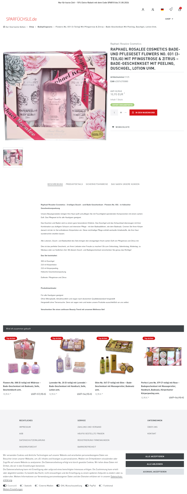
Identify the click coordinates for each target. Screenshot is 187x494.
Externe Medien (46, 485)
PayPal (93, 485)
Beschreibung (55, 184)
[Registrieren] (153, 9)
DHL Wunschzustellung (71, 485)
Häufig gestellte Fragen (91, 433)
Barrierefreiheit (87, 447)
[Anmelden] (143, 9)
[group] (24, 356)
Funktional (108, 485)
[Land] (162, 9)
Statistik (28, 485)
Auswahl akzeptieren (155, 471)
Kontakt (151, 433)
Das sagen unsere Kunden (125, 184)
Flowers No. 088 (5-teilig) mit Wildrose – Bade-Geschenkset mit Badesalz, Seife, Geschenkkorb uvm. (22, 386)
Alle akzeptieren (155, 456)
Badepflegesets (44, 27)
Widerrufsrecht (28, 447)
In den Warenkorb (145, 112)
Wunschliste (123, 127)
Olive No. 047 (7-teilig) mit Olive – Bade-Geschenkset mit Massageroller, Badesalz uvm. (114, 386)
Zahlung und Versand (89, 427)
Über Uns (152, 427)
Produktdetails (74, 184)
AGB (21, 433)
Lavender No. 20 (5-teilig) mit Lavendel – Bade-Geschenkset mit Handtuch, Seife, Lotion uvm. (68, 386)
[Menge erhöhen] (121, 112)
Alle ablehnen (155, 464)
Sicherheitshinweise (97, 184)
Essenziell (12, 485)
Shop (168, 19)
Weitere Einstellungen (13, 489)
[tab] (55, 184)
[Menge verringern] (125, 112)
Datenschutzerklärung (32, 440)
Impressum (25, 427)
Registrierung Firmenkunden (94, 440)
